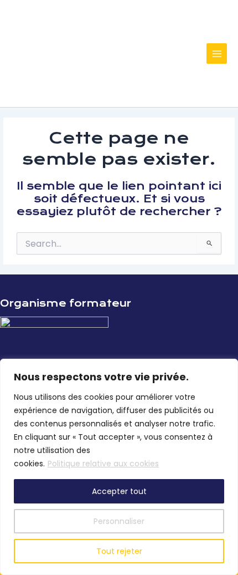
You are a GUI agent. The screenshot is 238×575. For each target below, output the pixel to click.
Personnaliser (119, 521)
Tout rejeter (119, 551)
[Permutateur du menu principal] (216, 53)
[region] (119, 467)
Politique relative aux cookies (103, 463)
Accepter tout (119, 491)
